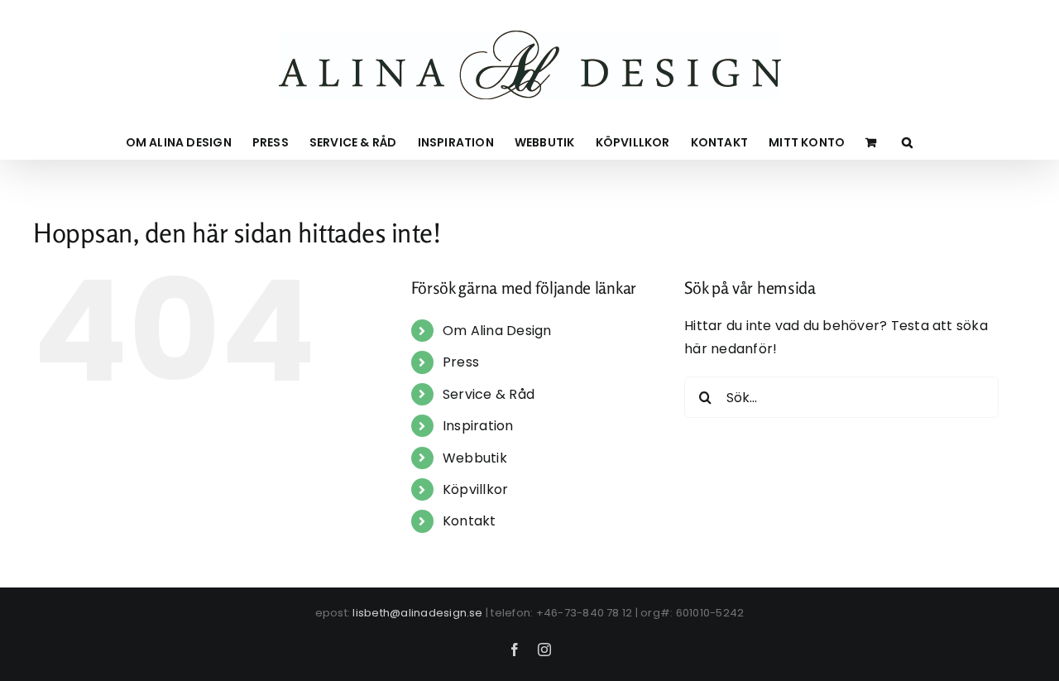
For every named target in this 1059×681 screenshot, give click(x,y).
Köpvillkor (475, 489)
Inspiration (478, 425)
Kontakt (469, 520)
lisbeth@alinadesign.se (417, 613)
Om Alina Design (497, 330)
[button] (907, 142)
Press (461, 362)
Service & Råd (488, 394)
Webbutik (475, 458)
